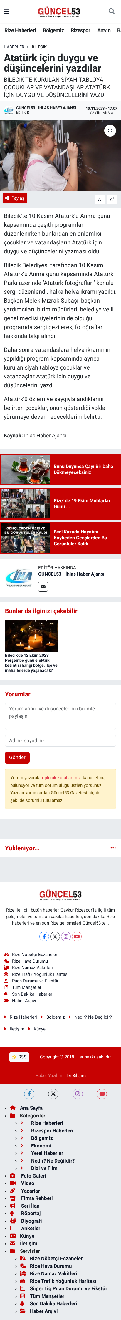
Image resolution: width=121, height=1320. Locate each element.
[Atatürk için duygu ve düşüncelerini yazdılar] (60, 155)
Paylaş (17, 198)
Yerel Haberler (46, 1153)
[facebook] (29, 1094)
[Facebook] (44, 936)
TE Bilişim (76, 1075)
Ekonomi (40, 1146)
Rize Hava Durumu (30, 961)
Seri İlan (30, 1206)
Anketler (30, 1228)
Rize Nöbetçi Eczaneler (34, 954)
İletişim (17, 1029)
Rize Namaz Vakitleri (32, 967)
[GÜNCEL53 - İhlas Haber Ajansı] (19, 578)
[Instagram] (66, 936)
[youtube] (102, 1094)
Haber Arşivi (24, 1000)
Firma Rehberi (36, 1198)
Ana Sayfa (31, 1108)
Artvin (103, 30)
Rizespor (80, 30)
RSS (21, 1057)
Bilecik (39, 47)
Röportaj (30, 1213)
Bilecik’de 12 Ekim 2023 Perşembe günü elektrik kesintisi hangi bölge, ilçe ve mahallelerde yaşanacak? (31, 662)
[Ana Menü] (6, 11)
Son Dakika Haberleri (32, 994)
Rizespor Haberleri (51, 1131)
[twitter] (53, 1094)
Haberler (14, 47)
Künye (40, 1029)
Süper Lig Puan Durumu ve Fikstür (68, 1288)
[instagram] (78, 1094)
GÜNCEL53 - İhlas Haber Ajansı (71, 574)
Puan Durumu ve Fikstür (35, 981)
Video (27, 1183)
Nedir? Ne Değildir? (93, 1017)
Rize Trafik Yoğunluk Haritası (40, 974)
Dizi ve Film (44, 1168)
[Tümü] (113, 848)
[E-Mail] (43, 587)
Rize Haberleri (20, 30)
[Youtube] (77, 936)
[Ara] (112, 11)
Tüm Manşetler (26, 987)
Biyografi (31, 1221)
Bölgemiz (53, 30)
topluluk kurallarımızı (62, 777)
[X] (55, 936)
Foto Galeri (33, 1176)
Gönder (17, 757)
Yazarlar (30, 1191)
